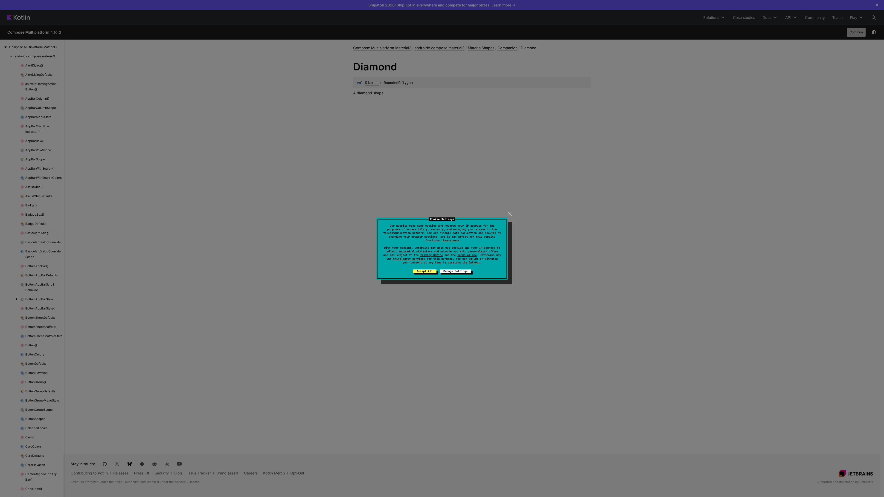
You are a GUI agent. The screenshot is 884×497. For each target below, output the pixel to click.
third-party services (409, 259)
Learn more (451, 240)
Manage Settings (455, 271)
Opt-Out (474, 262)
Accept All (425, 271)
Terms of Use (467, 255)
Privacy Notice (431, 255)
